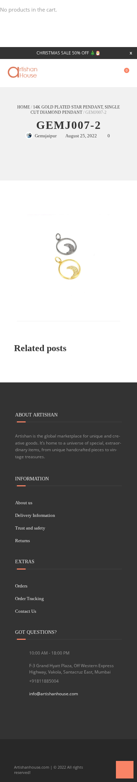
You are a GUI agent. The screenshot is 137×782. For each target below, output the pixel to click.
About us (23, 502)
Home (23, 107)
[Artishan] (23, 72)
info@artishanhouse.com (53, 694)
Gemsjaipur (46, 135)
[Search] (110, 73)
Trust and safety (30, 528)
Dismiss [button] (130, 52)
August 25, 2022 (81, 135)
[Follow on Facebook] (20, 756)
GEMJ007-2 (68, 125)
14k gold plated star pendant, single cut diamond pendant (75, 110)
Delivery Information (35, 515)
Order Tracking (29, 598)
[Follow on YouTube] (44, 756)
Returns (22, 540)
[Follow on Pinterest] (68, 756)
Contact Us (25, 611)
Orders (21, 586)
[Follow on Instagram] (56, 756)
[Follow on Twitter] (32, 756)
